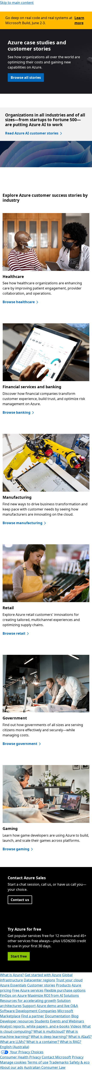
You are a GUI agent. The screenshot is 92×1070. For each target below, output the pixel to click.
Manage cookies (13, 1062)
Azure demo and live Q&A (57, 1005)
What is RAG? (70, 1041)
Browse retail (14, 633)
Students (42, 1021)
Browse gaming (16, 849)
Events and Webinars (67, 1021)
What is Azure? (12, 975)
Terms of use (37, 1062)
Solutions (71, 995)
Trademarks (59, 1062)
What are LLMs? (12, 1041)
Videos (75, 1026)
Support (29, 1005)
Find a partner (32, 1016)
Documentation (57, 1016)
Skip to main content (17, 2)
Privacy (77, 1057)
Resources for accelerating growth (28, 1000)
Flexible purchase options (65, 990)
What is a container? (42, 1041)
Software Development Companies (28, 1011)
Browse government (20, 743)
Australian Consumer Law (44, 1067)
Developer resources (17, 1021)
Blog (75, 1016)
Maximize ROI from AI (45, 995)
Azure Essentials (13, 985)
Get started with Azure (43, 975)
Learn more (79, 20)
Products (63, 985)
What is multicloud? (49, 1031)
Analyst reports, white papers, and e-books (35, 1026)
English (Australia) (14, 1047)
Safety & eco (80, 1062)
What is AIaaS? (80, 1036)
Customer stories (41, 985)
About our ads (11, 1067)
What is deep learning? (49, 1036)
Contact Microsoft (56, 1057)
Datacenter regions (39, 980)
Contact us (20, 899)
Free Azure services (27, 990)
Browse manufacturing (22, 523)
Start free (19, 956)
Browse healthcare (19, 302)
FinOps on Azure (13, 995)
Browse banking (16, 412)
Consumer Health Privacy (20, 1057)
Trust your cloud (69, 980)
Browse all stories (26, 77)
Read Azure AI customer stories (31, 133)
